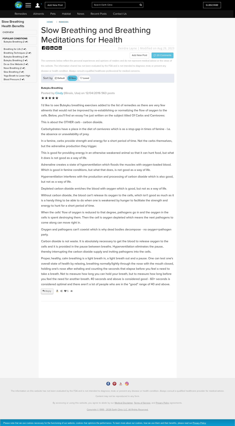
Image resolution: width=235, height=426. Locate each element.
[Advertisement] (99, 350)
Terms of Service (142, 403)
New (73, 78)
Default (61, 78)
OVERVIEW (8, 32)
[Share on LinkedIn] (52, 48)
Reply (48, 291)
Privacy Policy (162, 403)
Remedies (21, 13)
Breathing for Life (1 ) (15, 49)
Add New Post (55, 5)
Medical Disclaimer (124, 403)
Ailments (38, 13)
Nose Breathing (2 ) (14, 68)
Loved (85, 78)
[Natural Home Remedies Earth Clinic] (19, 5)
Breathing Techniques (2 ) (17, 53)
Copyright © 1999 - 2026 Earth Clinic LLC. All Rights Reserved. (117, 409)
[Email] (56, 48)
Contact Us (120, 13)
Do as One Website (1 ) (16, 64)
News (80, 13)
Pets (53, 13)
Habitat (66, 13)
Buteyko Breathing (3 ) (16, 41)
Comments (163, 55)
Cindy (59, 93)
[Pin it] (48, 48)
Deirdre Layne (127, 48)
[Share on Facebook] (44, 48)
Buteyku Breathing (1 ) (15, 60)
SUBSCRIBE (212, 5)
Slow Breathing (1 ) (14, 72)
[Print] (60, 48)
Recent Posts (99, 13)
